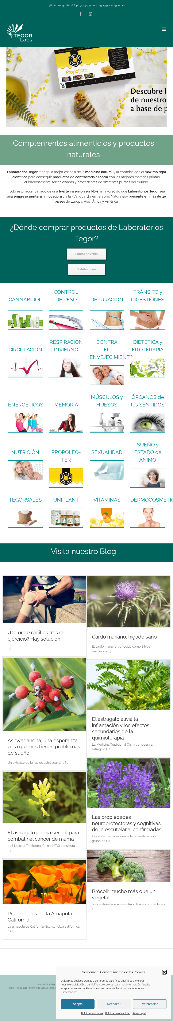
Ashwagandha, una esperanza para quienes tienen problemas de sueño (44, 747)
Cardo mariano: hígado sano (124, 637)
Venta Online (55, 987)
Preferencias (149, 1004)
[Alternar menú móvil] (164, 29)
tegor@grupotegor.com (111, 5)
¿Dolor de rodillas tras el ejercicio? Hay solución (36, 636)
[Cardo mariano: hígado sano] (128, 601)
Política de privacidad (117, 1013)
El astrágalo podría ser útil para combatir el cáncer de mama (43, 836)
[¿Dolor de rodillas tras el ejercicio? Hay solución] (44, 599)
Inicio (11, 987)
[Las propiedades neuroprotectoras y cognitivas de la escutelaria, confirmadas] (128, 783)
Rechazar (113, 1004)
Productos (21, 987)
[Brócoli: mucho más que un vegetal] (128, 866)
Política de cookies (92, 1013)
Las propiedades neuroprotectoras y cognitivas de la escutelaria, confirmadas (126, 823)
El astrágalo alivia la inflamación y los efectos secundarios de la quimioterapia (120, 728)
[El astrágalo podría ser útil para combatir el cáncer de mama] (44, 797)
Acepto (77, 1004)
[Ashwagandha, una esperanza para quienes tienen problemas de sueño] (44, 694)
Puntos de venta (38, 987)
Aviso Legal (139, 1013)
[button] (164, 972)
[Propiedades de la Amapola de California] (44, 882)
